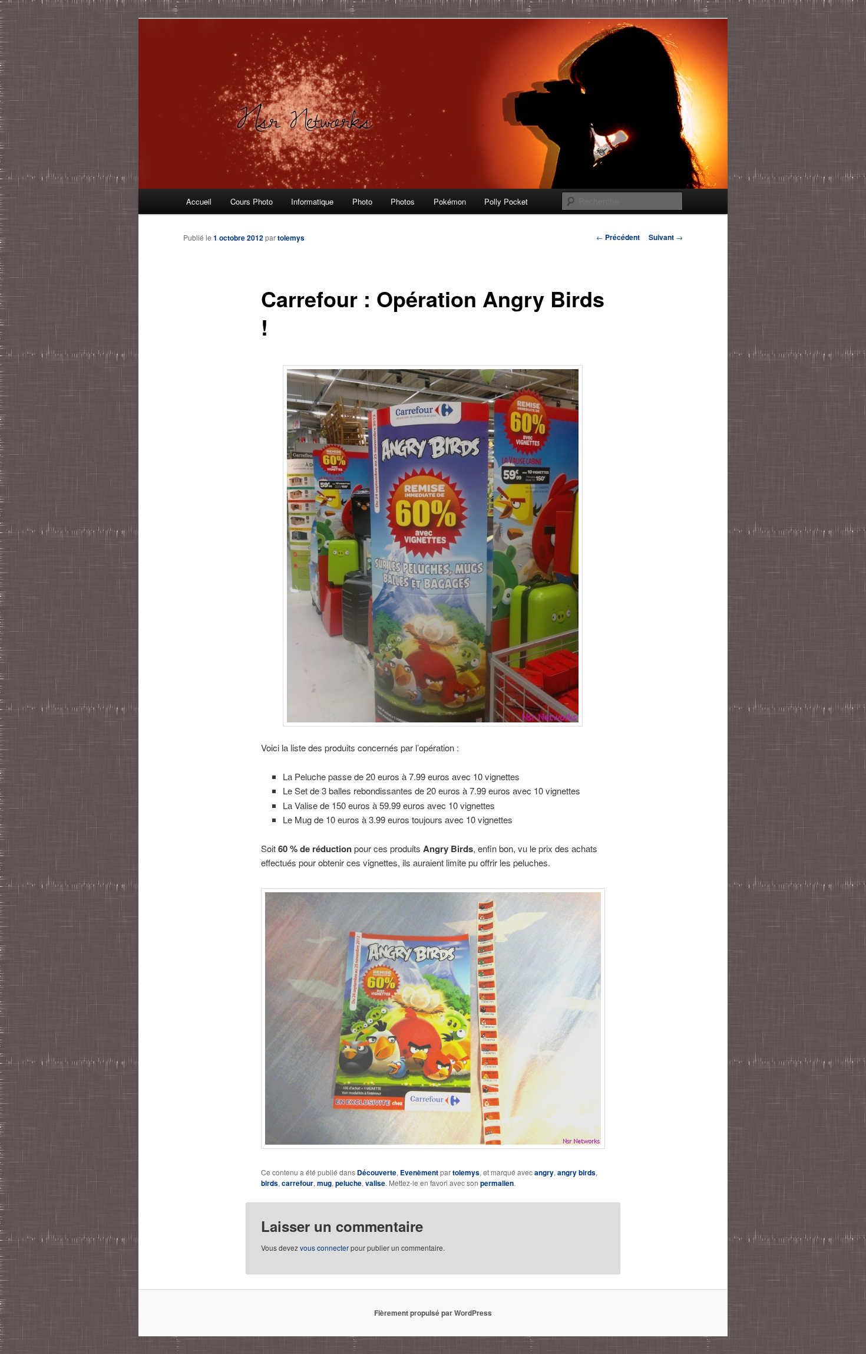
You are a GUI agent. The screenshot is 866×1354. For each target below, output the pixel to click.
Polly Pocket (506, 201)
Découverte (376, 1172)
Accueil (198, 201)
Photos (403, 201)
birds (269, 1183)
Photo (362, 201)
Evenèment (419, 1172)
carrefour (297, 1183)
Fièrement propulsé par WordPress (433, 1312)
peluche (348, 1183)
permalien (497, 1183)
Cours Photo (251, 201)
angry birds (576, 1172)
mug (324, 1183)
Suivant (666, 237)
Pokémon (450, 201)
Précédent (618, 237)
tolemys (291, 237)
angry (544, 1172)
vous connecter (324, 1248)
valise (375, 1183)
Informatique (312, 201)
